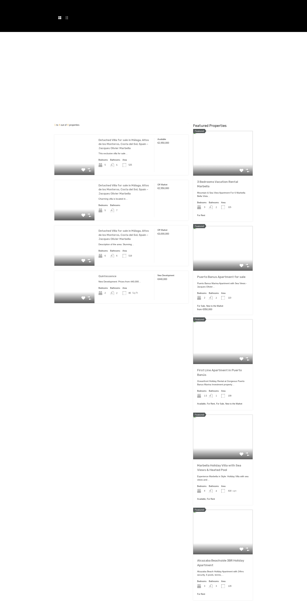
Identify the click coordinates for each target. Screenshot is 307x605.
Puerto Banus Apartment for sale (221, 277)
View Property (74, 167)
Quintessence (107, 276)
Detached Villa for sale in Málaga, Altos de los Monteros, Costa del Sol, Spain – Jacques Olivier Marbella (123, 144)
